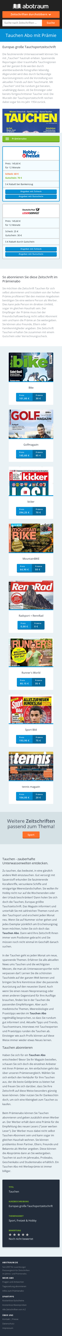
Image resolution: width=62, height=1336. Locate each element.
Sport (31, 834)
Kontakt (6, 1319)
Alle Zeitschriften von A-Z (14, 1309)
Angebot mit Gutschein (31, 196)
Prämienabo (19, 138)
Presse (15, 1319)
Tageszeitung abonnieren (14, 1286)
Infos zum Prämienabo (13, 1290)
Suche (51, 23)
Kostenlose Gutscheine (13, 1300)
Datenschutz (8, 1323)
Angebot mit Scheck (31, 191)
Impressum (7, 1328)
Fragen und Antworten (13, 1281)
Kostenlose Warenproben (14, 1305)
